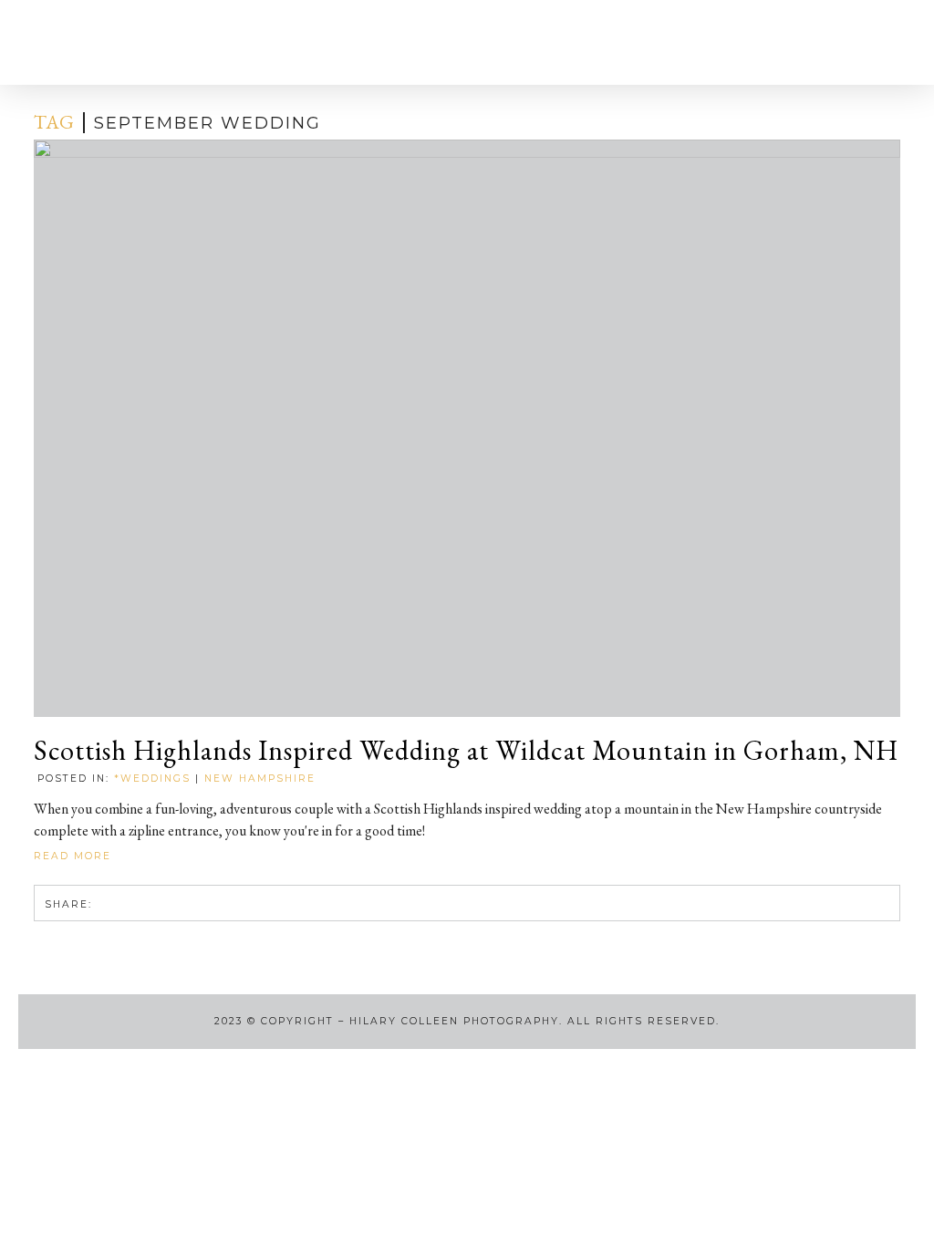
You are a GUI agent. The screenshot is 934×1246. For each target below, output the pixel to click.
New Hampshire (260, 778)
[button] (55, 42)
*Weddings (152, 778)
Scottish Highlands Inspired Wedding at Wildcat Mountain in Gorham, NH (466, 751)
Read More (75, 856)
